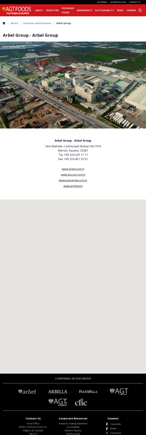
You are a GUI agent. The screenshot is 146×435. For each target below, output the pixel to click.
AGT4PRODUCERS (118, 2)
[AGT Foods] (16, 10)
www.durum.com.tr (73, 175)
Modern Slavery (73, 430)
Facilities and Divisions (37, 23)
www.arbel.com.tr (73, 169)
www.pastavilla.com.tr (73, 180)
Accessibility (73, 426)
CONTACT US (134, 2)
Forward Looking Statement (73, 423)
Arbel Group (63, 23)
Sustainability (104, 10)
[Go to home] (4, 23)
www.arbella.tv (73, 186)
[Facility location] (73, 286)
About (14, 23)
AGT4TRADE (102, 2)
